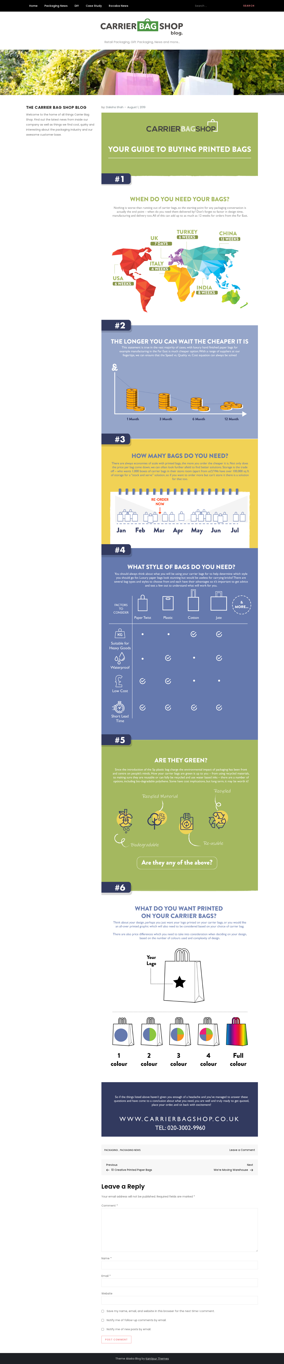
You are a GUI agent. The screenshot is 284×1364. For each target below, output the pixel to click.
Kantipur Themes (157, 1359)
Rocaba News (118, 6)
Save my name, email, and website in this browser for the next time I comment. (161, 1311)
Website (106, 1293)
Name (106, 1258)
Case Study (94, 6)
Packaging (111, 1150)
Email (106, 1276)
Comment (109, 1206)
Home (33, 6)
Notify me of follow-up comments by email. (136, 1320)
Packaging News (56, 6)
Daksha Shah (114, 107)
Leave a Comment (242, 1150)
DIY (77, 6)
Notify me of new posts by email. (129, 1329)
